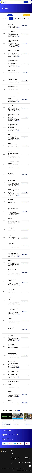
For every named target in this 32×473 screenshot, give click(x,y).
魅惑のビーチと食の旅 (12, 78)
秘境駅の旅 (10, 134)
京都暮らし (10, 235)
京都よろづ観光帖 (11, 70)
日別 (10, 15)
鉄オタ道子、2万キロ (12, 152)
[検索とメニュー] (29, 2)
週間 (4, 15)
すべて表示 (18, 27)
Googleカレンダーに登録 (24, 25)
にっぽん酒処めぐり (11, 96)
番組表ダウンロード (26, 15)
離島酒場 (10, 218)
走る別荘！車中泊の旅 (12, 353)
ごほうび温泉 (10, 105)
